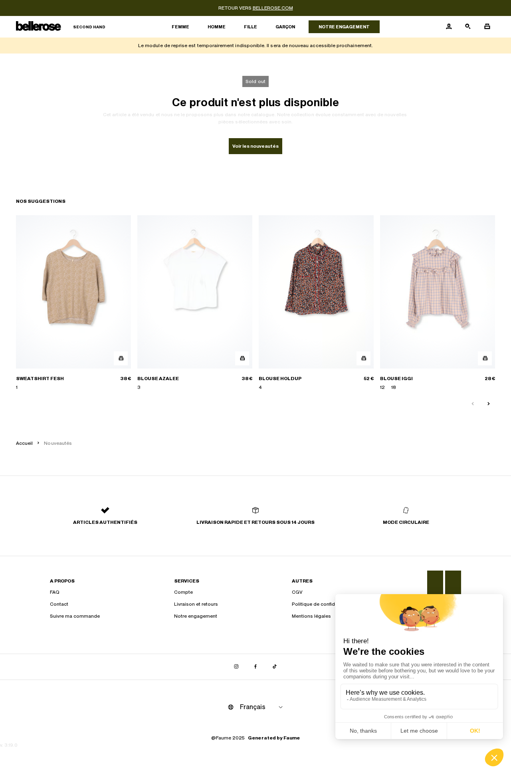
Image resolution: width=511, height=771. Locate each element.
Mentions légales (311, 616)
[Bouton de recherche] (468, 27)
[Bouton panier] (487, 27)
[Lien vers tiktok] (274, 666)
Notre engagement (344, 27)
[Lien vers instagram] (236, 666)
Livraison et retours (196, 604)
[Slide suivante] (488, 404)
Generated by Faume (274, 738)
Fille (250, 27)
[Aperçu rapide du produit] (121, 358)
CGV (297, 592)
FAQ (54, 592)
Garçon (285, 27)
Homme (217, 27)
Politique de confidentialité (322, 604)
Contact (59, 604)
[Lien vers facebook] (255, 666)
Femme (180, 27)
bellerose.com (273, 8)
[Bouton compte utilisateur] (449, 27)
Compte (183, 592)
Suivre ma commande (75, 616)
